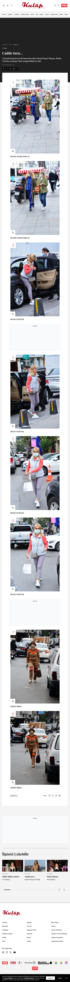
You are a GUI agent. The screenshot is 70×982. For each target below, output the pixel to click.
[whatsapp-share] (10, 68)
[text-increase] (17, 68)
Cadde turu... (16, 44)
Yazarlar (30, 934)
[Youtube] (15, 952)
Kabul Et (50, 978)
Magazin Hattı (54, 14)
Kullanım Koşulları (57, 937)
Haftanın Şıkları (25, 14)
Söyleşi (41, 14)
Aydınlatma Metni (57, 941)
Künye (53, 926)
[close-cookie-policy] (66, 978)
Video (66, 14)
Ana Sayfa (4, 44)
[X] (10, 952)
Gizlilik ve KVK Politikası (59, 934)
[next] (64, 890)
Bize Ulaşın (55, 922)
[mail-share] (13, 68)
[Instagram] (3, 952)
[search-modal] (55, 5)
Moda (32, 14)
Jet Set (47, 14)
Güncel (4, 14)
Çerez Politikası (56, 930)
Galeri (61, 14)
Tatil (37, 14)
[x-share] (7, 68)
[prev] (59, 890)
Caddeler (16, 14)
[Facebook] (6, 952)
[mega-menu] (59, 5)
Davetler (10, 14)
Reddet (60, 978)
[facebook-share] (3, 68)
